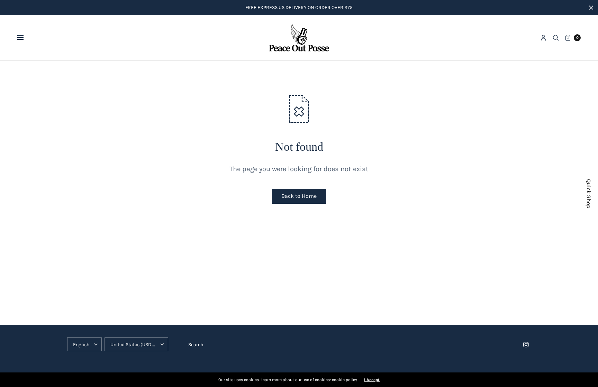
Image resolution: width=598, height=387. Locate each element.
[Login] (543, 38)
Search (195, 345)
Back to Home (299, 196)
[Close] (591, 8)
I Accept (372, 380)
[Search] (556, 38)
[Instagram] (526, 345)
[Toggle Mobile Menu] (25, 37)
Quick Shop (589, 193)
